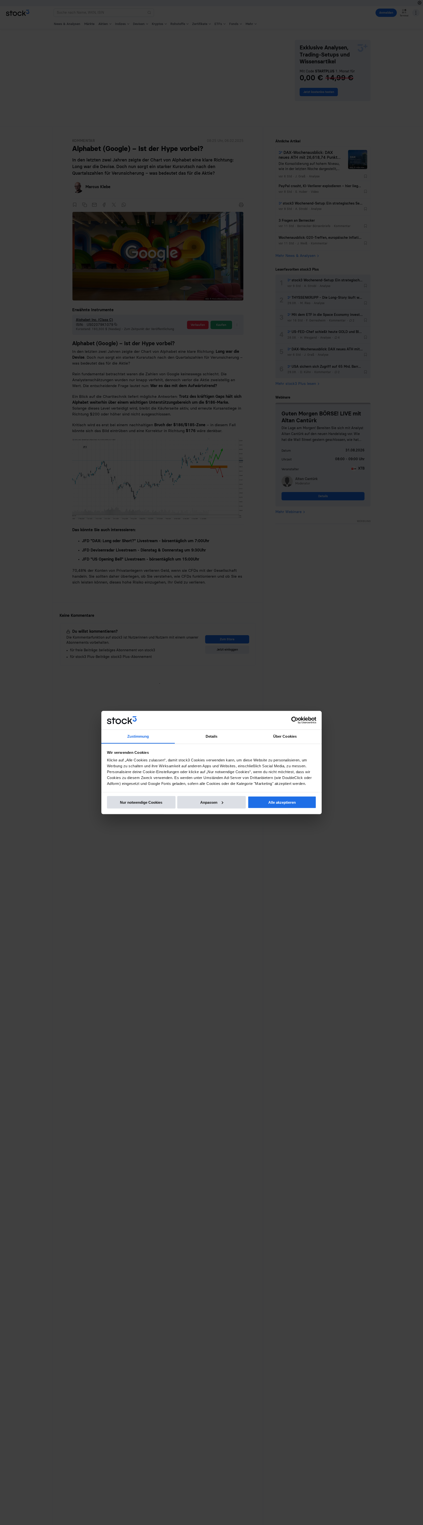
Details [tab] (212, 736)
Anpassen (208, 802)
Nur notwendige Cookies (141, 802)
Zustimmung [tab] (138, 736)
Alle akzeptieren (282, 802)
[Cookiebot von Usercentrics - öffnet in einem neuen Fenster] (294, 720)
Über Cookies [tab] (285, 736)
